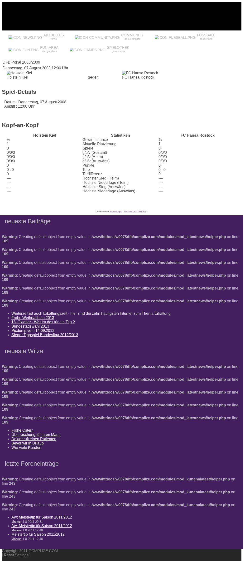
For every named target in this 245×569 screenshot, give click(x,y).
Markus (16, 522)
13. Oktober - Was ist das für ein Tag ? (43, 322)
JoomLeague (116, 211)
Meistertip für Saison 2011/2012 (38, 534)
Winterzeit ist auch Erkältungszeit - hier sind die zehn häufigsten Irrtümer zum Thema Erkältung (91, 313)
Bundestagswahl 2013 (30, 326)
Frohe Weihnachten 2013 (32, 318)
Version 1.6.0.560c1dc (135, 211)
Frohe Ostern (22, 430)
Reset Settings (16, 555)
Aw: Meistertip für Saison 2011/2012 (41, 517)
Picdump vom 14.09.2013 (32, 331)
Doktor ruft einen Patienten (33, 439)
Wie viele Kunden (26, 447)
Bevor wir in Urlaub (27, 443)
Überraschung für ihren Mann (36, 435)
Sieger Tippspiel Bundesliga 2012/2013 (44, 335)
